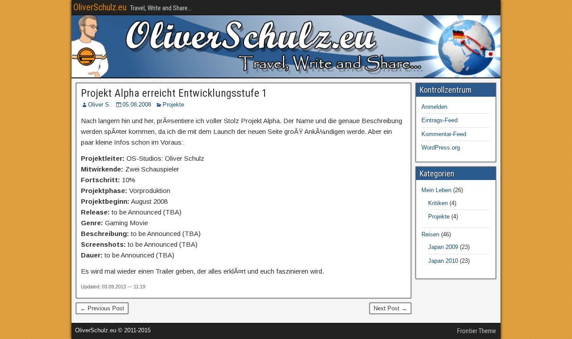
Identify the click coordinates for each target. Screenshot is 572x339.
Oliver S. (99, 104)
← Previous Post (102, 308)
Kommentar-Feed (443, 134)
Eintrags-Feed (439, 120)
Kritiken (438, 203)
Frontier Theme (476, 331)
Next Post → (390, 308)
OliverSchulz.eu (99, 7)
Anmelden (434, 106)
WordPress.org (440, 147)
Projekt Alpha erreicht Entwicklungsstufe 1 (174, 93)
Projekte (173, 104)
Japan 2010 (443, 260)
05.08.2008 (136, 104)
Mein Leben (436, 190)
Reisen (430, 234)
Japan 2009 (443, 247)
